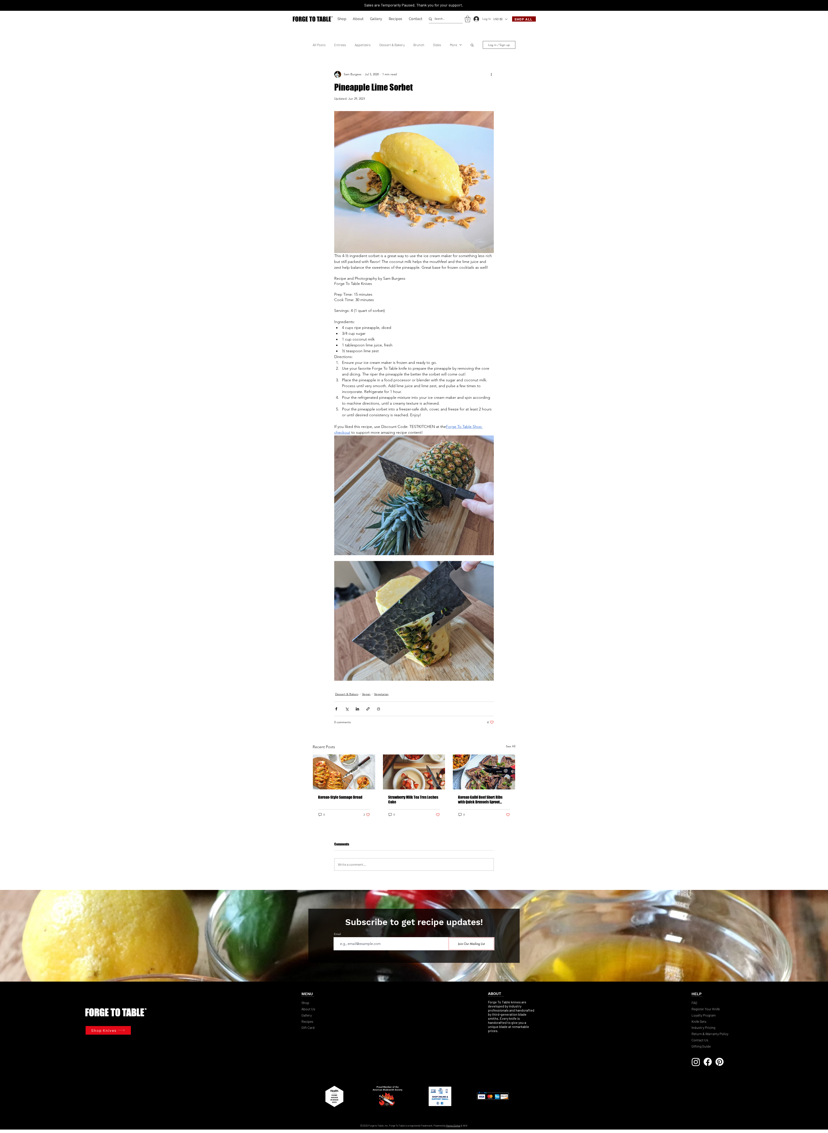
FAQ (694, 1003)
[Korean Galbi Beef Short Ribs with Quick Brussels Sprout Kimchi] (484, 771)
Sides (437, 45)
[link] (467, 19)
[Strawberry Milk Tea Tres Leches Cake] (414, 771)
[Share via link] (368, 709)
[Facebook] (707, 1061)
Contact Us (700, 1040)
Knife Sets (699, 1021)
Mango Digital (453, 1125)
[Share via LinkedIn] (357, 709)
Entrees (340, 45)
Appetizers (363, 45)
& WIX (464, 1125)
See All (510, 746)
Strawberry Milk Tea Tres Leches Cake (413, 799)
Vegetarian (381, 694)
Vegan (366, 694)
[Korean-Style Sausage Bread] (344, 771)
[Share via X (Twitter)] (347, 709)
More (453, 45)
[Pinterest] (719, 1061)
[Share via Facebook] (336, 709)
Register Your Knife (706, 1009)
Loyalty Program (704, 1015)
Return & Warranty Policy (710, 1034)
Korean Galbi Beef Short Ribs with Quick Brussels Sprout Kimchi (480, 799)
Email (337, 934)
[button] (342, 19)
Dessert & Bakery (392, 45)
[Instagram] (695, 1061)
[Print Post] (378, 709)
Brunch (418, 45)
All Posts (319, 45)
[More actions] (491, 74)
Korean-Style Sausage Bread (340, 797)
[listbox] (500, 19)
